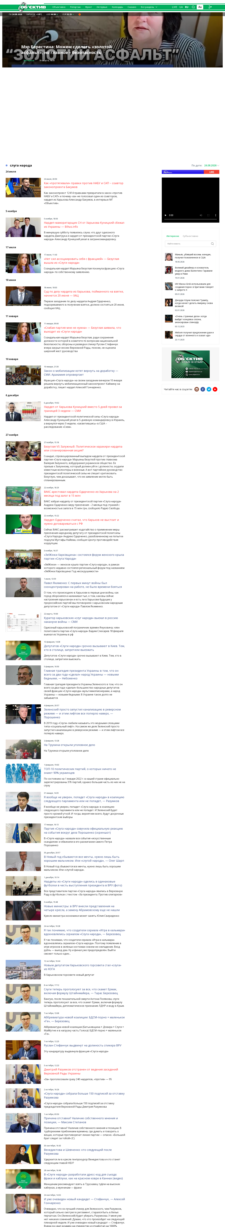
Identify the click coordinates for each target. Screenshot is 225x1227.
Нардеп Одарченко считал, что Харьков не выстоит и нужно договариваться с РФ (81, 521)
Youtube (215, 389)
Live (174, 7)
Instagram (196, 389)
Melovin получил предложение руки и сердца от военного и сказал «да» (194, 334)
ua (181, 7)
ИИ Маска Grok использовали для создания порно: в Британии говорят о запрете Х (194, 286)
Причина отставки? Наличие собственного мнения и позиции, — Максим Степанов (81, 1120)
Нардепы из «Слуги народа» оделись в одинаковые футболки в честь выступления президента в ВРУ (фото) (83, 883)
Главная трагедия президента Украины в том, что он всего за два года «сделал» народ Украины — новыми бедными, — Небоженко (81, 674)
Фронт (88, 7)
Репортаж (75, 7)
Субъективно (190, 236)
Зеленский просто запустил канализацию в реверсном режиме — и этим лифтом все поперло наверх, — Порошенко (82, 713)
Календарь (117, 7)
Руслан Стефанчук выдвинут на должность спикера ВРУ (82, 1045)
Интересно (173, 236)
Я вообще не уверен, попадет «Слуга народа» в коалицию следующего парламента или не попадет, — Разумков (84, 799)
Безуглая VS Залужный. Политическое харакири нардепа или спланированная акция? (83, 448)
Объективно (59, 7)
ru (186, 7)
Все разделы (147, 7)
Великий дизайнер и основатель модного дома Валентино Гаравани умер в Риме (193, 270)
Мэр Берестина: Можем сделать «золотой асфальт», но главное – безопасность (66, 49)
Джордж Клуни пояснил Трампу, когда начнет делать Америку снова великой (194, 303)
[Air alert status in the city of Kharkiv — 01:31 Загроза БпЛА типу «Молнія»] (80, 14)
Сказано (132, 7)
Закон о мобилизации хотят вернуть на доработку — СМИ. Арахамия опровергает (81, 372)
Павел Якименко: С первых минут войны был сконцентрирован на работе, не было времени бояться (83, 585)
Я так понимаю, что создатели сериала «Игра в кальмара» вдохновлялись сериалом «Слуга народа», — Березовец (84, 932)
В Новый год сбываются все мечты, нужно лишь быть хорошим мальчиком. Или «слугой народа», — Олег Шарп (84, 858)
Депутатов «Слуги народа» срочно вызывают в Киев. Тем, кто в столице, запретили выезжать (84, 648)
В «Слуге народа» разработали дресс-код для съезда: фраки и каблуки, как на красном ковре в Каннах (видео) (83, 1176)
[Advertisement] (112, 88)
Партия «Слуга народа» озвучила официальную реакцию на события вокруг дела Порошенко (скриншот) (83, 830)
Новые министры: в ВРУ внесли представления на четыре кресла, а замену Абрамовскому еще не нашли (82, 908)
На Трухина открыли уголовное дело (69, 745)
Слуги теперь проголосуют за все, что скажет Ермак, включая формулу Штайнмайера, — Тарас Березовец (81, 991)
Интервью (102, 7)
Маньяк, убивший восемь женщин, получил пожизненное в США (193, 256)
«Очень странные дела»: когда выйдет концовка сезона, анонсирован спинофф (191, 319)
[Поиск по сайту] (193, 7)
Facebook (203, 389)
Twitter (209, 389)
